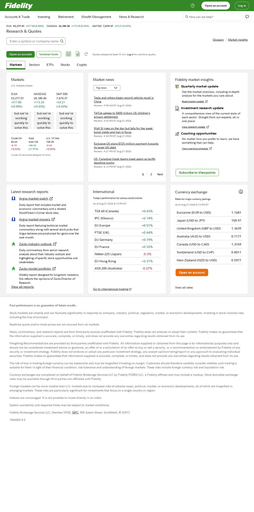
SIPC (75, 412)
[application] (21, 121)
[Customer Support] (193, 6)
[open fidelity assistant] (247, 17)
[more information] (241, 192)
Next (159, 174)
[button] (68, 54)
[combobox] (35, 41)
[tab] (15, 65)
